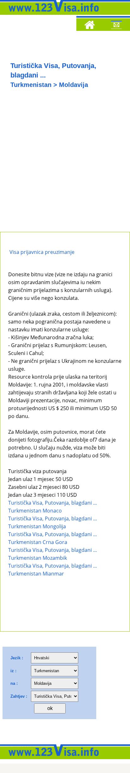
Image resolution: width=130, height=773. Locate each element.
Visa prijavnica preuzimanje (41, 252)
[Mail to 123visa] (116, 26)
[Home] (89, 26)
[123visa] (52, 13)
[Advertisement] (65, 164)
